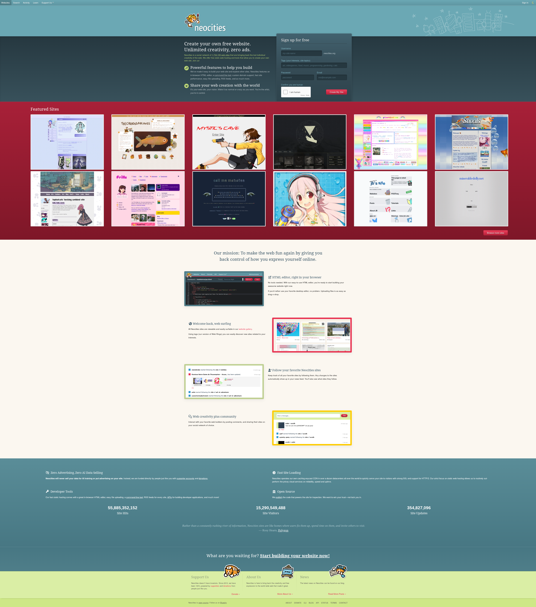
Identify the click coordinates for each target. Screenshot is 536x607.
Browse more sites (495, 232)
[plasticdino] (390, 142)
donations (203, 478)
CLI (305, 602)
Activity (26, 2)
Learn (35, 2)
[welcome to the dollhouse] (471, 198)
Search (16, 2)
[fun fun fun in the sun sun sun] (471, 142)
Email (319, 72)
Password (285, 72)
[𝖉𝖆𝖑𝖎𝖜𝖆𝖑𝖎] (309, 142)
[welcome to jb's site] (390, 198)
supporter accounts (185, 478)
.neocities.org (329, 53)
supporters (215, 586)
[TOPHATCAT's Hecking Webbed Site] (67, 198)
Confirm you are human (292, 84)
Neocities (192, 602)
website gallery (245, 329)
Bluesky (223, 602)
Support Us (47, 2)
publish (279, 497)
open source (203, 602)
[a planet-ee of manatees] (229, 198)
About (289, 602)
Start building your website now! (295, 555)
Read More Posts (336, 593)
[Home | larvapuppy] (67, 142)
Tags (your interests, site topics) (295, 60)
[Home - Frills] (148, 198)
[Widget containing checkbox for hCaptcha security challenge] (296, 92)
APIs (169, 497)
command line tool (223, 75)
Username (286, 48)
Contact (343, 602)
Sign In (525, 2)
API (317, 602)
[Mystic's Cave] (229, 142)
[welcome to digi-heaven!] (309, 198)
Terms (333, 602)
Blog (311, 602)
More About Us (284, 593)
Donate (235, 593)
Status (324, 602)
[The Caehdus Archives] (148, 142)
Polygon (283, 530)
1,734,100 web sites (221, 55)
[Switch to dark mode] (533, 2)
